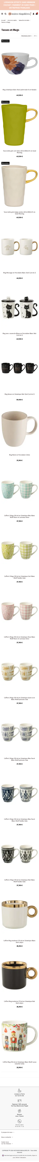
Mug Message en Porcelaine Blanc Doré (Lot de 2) (19, 273)
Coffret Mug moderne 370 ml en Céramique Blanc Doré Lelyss (19, 941)
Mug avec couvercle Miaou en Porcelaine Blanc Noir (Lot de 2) (19, 334)
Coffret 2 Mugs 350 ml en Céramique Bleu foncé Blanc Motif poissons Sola (19, 759)
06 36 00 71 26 (19, 1126)
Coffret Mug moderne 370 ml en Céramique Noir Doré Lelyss (19, 1002)
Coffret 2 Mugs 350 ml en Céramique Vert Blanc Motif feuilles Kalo (19, 577)
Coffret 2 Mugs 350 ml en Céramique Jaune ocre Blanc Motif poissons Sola (19, 698)
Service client (19, 1125)
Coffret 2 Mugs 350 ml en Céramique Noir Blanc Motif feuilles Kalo (19, 881)
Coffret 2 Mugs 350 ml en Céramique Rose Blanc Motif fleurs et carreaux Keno (19, 638)
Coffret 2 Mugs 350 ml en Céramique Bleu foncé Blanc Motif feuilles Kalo (19, 820)
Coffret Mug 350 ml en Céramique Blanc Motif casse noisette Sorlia (19, 1063)
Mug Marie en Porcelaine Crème (19, 455)
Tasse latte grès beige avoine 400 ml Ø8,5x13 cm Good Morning (19, 213)
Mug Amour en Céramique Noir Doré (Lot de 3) (19, 394)
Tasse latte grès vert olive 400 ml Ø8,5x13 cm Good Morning (19, 152)
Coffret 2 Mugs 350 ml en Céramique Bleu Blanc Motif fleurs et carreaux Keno (19, 516)
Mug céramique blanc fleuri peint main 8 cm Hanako (19, 90)
